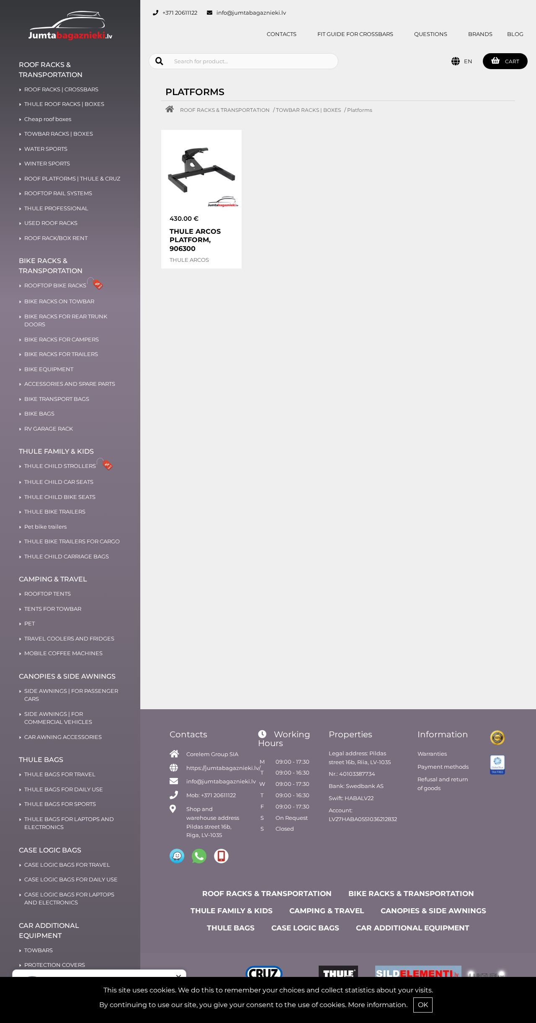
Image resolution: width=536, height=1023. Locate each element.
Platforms (359, 110)
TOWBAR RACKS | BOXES (308, 110)
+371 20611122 (179, 12)
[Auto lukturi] (486, 975)
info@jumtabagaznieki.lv (251, 12)
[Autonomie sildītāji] (412, 975)
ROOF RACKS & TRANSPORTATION (225, 110)
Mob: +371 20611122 (211, 795)
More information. (377, 1005)
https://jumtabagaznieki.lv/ (223, 768)
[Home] (171, 110)
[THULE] (338, 975)
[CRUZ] (264, 975)
